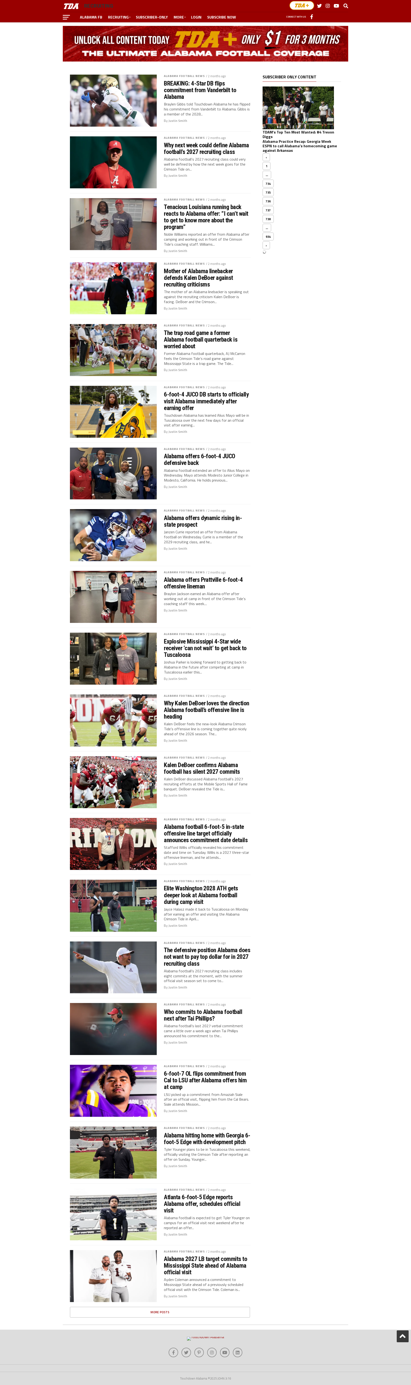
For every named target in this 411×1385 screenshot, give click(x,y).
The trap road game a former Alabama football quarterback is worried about (200, 339)
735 (268, 192)
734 (268, 183)
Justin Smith (177, 120)
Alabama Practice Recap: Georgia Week (297, 141)
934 (268, 236)
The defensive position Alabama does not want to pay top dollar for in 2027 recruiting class (207, 957)
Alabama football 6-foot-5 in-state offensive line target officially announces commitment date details (206, 833)
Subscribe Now (221, 17)
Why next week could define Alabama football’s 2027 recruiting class (206, 148)
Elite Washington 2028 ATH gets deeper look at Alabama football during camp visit (201, 895)
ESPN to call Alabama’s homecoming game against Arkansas (300, 148)
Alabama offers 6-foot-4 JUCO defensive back (199, 459)
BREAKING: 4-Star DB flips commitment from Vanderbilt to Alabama (200, 90)
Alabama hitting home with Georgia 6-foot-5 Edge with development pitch (207, 1138)
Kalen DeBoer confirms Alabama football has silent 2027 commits (202, 768)
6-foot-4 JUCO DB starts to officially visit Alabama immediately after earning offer (206, 401)
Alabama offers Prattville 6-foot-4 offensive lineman (203, 583)
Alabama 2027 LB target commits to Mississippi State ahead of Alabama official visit (205, 1265)
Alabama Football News (184, 76)
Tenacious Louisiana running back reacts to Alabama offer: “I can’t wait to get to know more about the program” (206, 217)
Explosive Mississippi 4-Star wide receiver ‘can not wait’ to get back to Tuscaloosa (205, 648)
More (179, 17)
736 (268, 201)
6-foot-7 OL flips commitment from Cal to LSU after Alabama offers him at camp (205, 1080)
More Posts (160, 1312)
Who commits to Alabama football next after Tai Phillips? (203, 1015)
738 (268, 219)
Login (196, 17)
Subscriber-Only (152, 17)
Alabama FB (91, 17)
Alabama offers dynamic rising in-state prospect (203, 521)
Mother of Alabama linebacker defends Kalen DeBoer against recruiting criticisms (198, 278)
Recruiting (118, 17)
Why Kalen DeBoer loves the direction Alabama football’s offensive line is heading (206, 710)
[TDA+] (301, 5)
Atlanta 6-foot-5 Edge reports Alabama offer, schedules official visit (202, 1204)
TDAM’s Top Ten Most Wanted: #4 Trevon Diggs (298, 134)
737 (268, 210)
